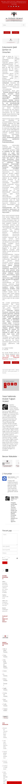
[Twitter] (13, 6)
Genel (5, 671)
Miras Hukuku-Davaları (5, 682)
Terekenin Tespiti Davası (5, 767)
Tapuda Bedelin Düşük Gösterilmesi (5, 755)
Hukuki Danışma (5, 2)
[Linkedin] (18, 6)
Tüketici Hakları (5, 709)
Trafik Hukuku (5, 705)
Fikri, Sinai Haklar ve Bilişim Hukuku (5, 664)
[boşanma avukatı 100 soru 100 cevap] (5, 716)
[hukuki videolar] (5, 636)
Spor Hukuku (5, 700)
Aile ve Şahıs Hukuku (12, 371)
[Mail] (5, 386)
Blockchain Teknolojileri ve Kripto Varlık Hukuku (5, 732)
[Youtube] (16, 6)
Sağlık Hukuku (5, 689)
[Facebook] (8, 6)
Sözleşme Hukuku (5, 694)
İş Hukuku (5, 674)
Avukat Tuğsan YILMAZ (9, 369)
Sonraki (15, 32)
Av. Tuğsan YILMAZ (7, 348)
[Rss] (11, 6)
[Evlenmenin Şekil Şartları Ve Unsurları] (10, 41)
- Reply (15, 478)
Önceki (7, 32)
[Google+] (12, 384)
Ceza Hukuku (5, 656)
